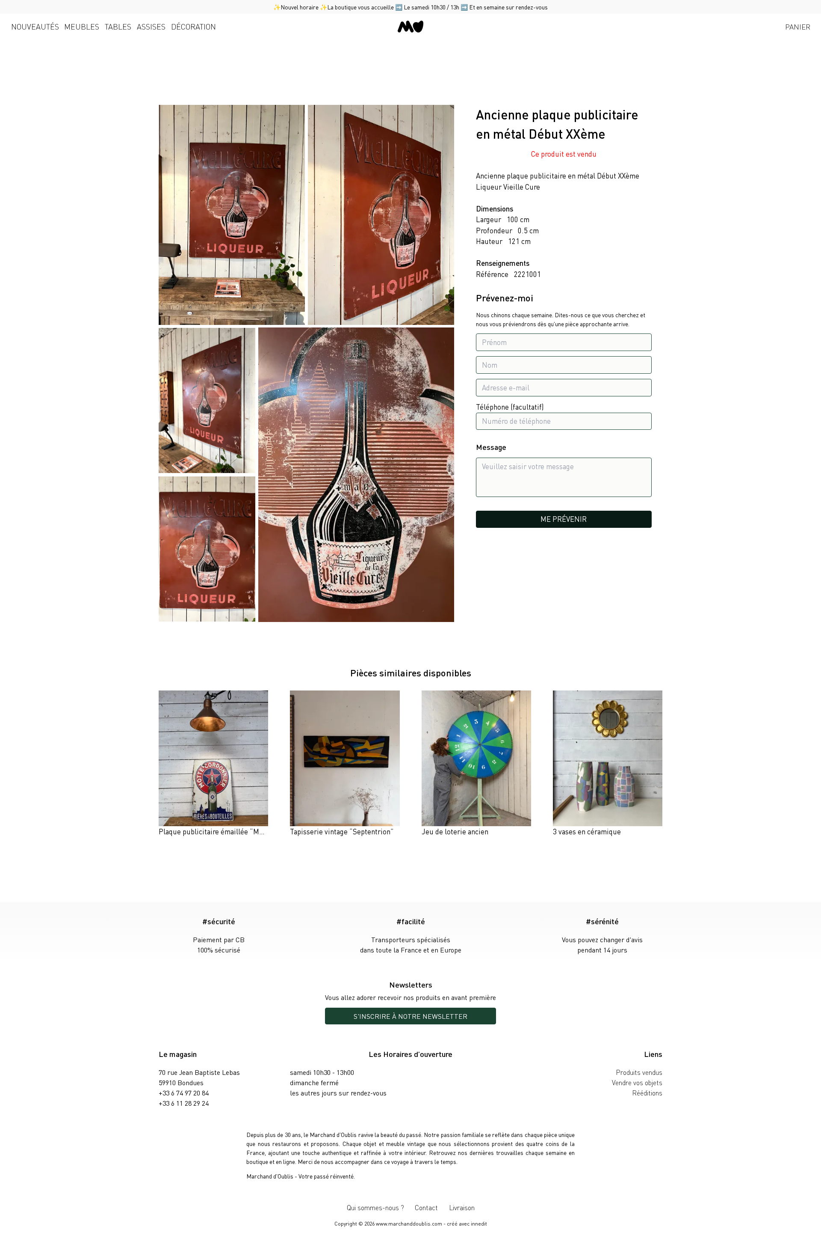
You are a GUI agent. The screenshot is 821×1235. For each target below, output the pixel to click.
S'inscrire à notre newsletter (410, 1016)
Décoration (193, 26)
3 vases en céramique (587, 831)
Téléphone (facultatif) (510, 407)
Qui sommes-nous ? (375, 1207)
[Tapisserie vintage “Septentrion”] (344, 763)
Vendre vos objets (637, 1082)
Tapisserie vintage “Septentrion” (342, 831)
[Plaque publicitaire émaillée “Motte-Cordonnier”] (213, 763)
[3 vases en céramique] (607, 763)
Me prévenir (563, 519)
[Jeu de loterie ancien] (476, 763)
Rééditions (647, 1092)
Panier (797, 26)
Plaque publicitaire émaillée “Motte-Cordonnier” (236, 831)
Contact (426, 1207)
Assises (151, 26)
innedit (479, 1223)
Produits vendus (639, 1072)
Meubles (81, 26)
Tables (118, 26)
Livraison (462, 1207)
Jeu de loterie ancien (455, 831)
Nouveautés (35, 26)
